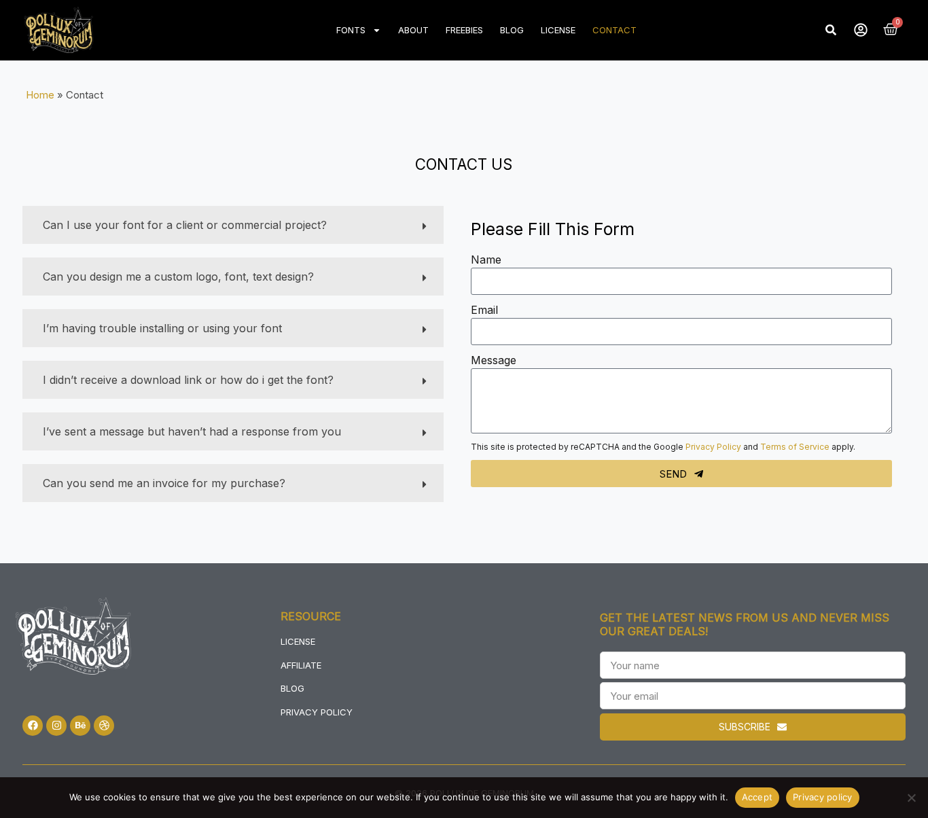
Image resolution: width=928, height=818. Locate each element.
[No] (911, 797)
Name (486, 259)
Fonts (350, 29)
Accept (757, 797)
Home (40, 94)
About (413, 29)
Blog (512, 29)
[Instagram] (56, 725)
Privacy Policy (713, 447)
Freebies (464, 29)
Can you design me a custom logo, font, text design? (178, 276)
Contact (614, 29)
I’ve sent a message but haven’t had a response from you (192, 431)
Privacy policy (823, 797)
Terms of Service (794, 447)
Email (484, 310)
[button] (831, 30)
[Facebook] (32, 725)
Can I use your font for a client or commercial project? (185, 225)
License (558, 29)
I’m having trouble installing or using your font (162, 328)
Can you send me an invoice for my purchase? (164, 483)
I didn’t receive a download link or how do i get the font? (188, 380)
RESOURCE (311, 616)
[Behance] (80, 725)
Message (493, 360)
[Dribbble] (104, 725)
